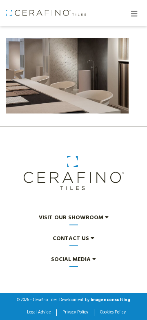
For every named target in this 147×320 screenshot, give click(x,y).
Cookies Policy (113, 312)
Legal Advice (39, 312)
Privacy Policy (75, 312)
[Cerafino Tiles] (46, 13)
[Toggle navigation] (134, 14)
